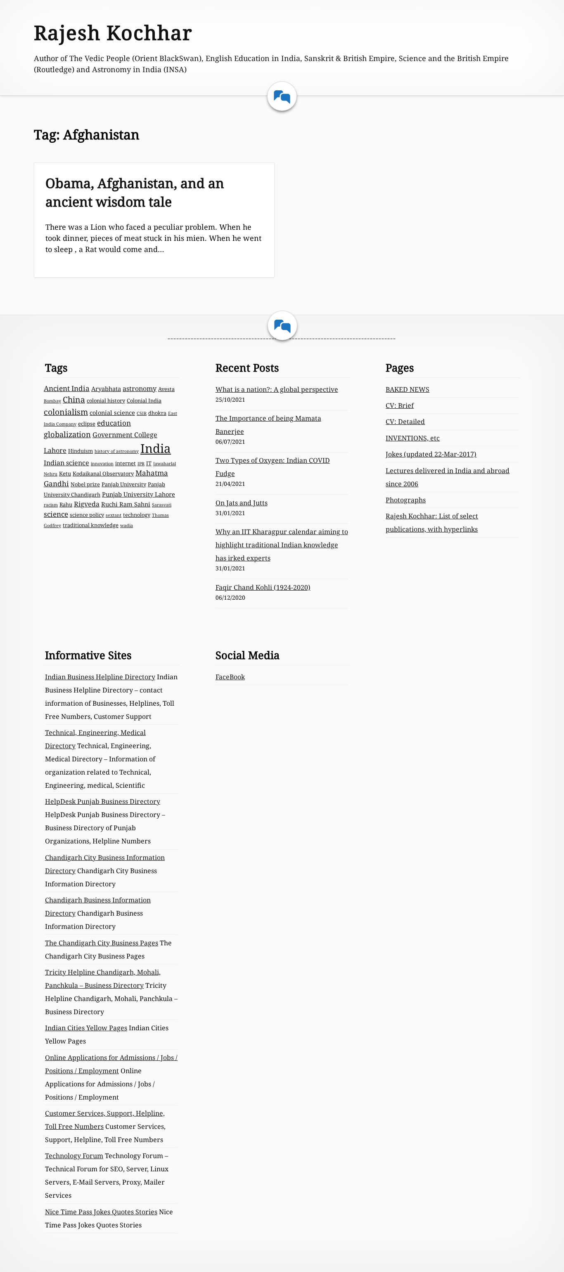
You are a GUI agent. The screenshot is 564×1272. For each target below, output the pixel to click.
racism (51, 505)
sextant (113, 515)
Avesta (166, 389)
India (155, 448)
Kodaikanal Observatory (103, 473)
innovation (102, 463)
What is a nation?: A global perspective (277, 389)
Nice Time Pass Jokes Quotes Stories (101, 1211)
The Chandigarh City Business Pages (101, 942)
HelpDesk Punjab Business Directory (102, 801)
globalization (67, 434)
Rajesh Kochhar (113, 32)
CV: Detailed (405, 421)
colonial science (112, 412)
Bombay (52, 401)
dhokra (157, 413)
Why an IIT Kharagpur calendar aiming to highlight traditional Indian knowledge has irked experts (282, 545)
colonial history (106, 400)
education (114, 423)
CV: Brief (400, 405)
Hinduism (80, 451)
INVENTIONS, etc (413, 438)
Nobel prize (85, 484)
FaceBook (230, 676)
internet (125, 463)
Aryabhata (106, 388)
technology (136, 514)
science (56, 514)
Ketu (65, 473)
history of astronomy (117, 451)
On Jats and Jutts (242, 502)
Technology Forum (74, 1155)
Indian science (66, 462)
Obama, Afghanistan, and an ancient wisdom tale (134, 192)
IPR (141, 463)
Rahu (65, 504)
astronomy (139, 388)
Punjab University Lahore (138, 494)
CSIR (142, 413)
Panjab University (124, 484)
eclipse (86, 423)
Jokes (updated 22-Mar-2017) (431, 454)
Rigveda (87, 504)
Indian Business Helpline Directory (100, 676)
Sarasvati (161, 505)
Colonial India (144, 400)
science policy (87, 514)
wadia (126, 525)
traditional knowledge (90, 525)
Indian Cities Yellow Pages (86, 1027)
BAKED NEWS (407, 389)
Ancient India (67, 388)
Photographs (406, 499)
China (74, 399)
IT (149, 463)
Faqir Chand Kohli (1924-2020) (263, 587)
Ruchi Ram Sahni (125, 504)
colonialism (66, 411)
